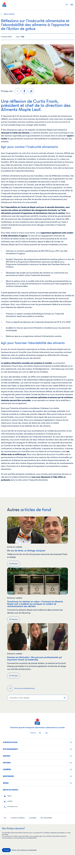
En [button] (46, 733)
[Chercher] (67, 4)
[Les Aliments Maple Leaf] (4, 4)
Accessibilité (32, 818)
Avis (5, 818)
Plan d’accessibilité (46, 818)
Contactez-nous (12, 806)
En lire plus (13, 564)
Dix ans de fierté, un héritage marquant (26, 550)
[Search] (64, 697)
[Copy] (31, 91)
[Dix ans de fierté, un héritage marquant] (37, 530)
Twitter (9, 796)
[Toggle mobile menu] (72, 4)
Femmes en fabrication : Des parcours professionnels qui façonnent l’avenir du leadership (34, 658)
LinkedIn (9, 801)
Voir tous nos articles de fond (25, 688)
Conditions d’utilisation (18, 818)
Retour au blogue (9, 14)
